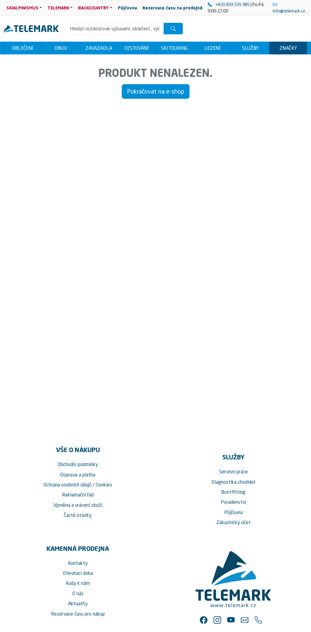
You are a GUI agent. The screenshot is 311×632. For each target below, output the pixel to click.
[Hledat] (173, 28)
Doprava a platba (77, 475)
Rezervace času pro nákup (78, 614)
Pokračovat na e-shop (155, 91)
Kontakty (78, 563)
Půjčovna (233, 512)
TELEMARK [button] (58, 7)
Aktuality (78, 603)
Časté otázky (78, 515)
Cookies (104, 485)
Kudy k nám (78, 583)
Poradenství (233, 502)
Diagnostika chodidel (233, 482)
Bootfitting (233, 492)
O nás (78, 593)
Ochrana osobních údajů (67, 485)
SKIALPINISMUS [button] (22, 7)
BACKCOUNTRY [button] (93, 7)
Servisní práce (233, 472)
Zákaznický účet (233, 522)
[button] (203, 620)
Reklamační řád (78, 495)
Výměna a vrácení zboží (77, 505)
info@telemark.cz (289, 10)
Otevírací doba (78, 573)
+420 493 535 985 (232, 4)
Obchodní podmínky (78, 464)
